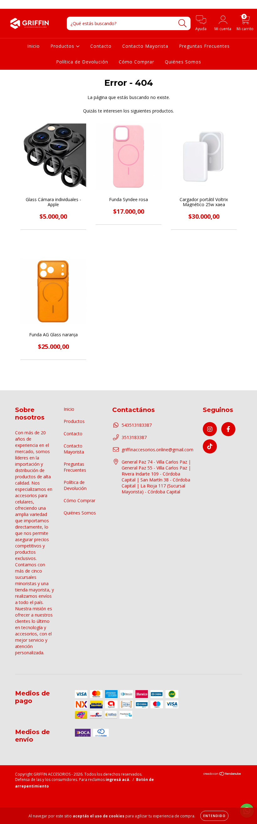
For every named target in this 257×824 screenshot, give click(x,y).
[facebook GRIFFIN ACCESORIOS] (19, 4)
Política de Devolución (82, 62)
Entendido (214, 816)
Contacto (101, 46)
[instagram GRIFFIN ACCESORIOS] (9, 4)
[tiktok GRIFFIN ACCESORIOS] (28, 4)
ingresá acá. (118, 779)
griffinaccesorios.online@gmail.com (157, 450)
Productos (63, 46)
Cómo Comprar (136, 62)
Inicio (33, 46)
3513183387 (134, 437)
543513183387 (137, 425)
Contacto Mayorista (145, 46)
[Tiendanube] (222, 774)
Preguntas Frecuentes (204, 46)
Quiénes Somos (183, 62)
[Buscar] (182, 23)
